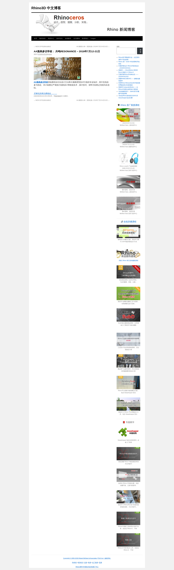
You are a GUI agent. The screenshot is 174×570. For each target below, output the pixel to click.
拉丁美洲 (95, 562)
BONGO (80, 562)
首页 (35, 38)
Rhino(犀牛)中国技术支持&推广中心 (87, 567)
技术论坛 (59, 38)
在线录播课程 (129, 222)
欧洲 (89, 562)
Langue (93, 38)
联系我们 (85, 38)
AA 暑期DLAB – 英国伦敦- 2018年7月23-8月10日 (92, 46)
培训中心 (51, 38)
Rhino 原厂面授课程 (129, 105)
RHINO (74, 562)
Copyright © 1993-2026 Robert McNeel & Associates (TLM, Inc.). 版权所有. (87, 558)
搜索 (118, 46)
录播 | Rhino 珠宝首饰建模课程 (128, 260)
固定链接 (58, 96)
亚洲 (100, 562)
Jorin (50, 54)
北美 (85, 562)
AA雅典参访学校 (41, 82)
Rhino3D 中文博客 (46, 8)
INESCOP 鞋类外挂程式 (42, 46)
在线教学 (68, 38)
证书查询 (77, 38)
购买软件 (42, 38)
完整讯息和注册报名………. (45, 93)
